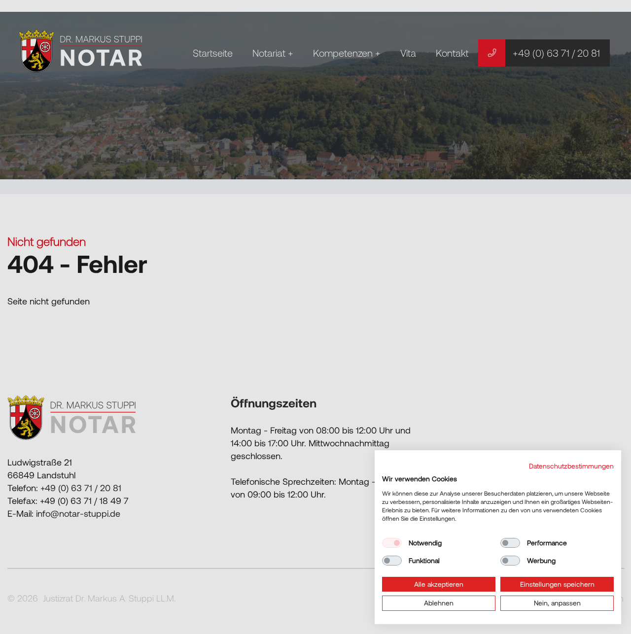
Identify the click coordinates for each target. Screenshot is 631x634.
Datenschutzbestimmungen (571, 466)
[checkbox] (392, 543)
